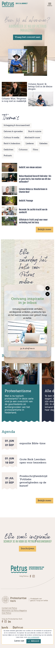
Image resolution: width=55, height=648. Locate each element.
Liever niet (19, 641)
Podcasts (8, 156)
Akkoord (35, 641)
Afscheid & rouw (32, 138)
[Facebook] (30, 576)
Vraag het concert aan (27, 37)
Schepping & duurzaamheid (17, 125)
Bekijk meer (44, 229)
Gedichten (8, 150)
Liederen (30, 144)
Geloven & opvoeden (13, 132)
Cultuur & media (11, 138)
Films (35, 150)
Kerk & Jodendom (12, 144)
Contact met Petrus (9, 608)
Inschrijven (27, 548)
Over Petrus (6, 613)
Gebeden (43, 144)
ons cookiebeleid (33, 637)
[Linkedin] (9, 621)
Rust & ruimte (34, 132)
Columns (23, 150)
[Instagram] (33, 576)
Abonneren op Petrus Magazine (14, 610)
